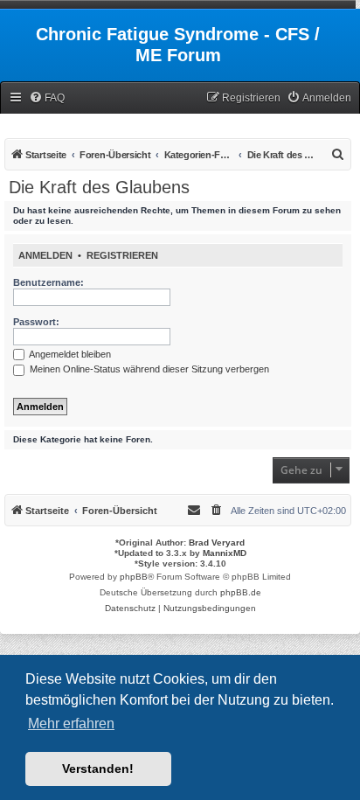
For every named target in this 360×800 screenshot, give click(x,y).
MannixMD (224, 553)
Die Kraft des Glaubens (99, 187)
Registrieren (122, 255)
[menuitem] (47, 98)
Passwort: (36, 322)
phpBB (134, 576)
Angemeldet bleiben (69, 354)
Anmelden (45, 255)
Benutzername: (48, 282)
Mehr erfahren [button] (71, 723)
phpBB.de (240, 592)
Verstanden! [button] (98, 769)
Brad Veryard (217, 542)
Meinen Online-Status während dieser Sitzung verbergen (148, 369)
